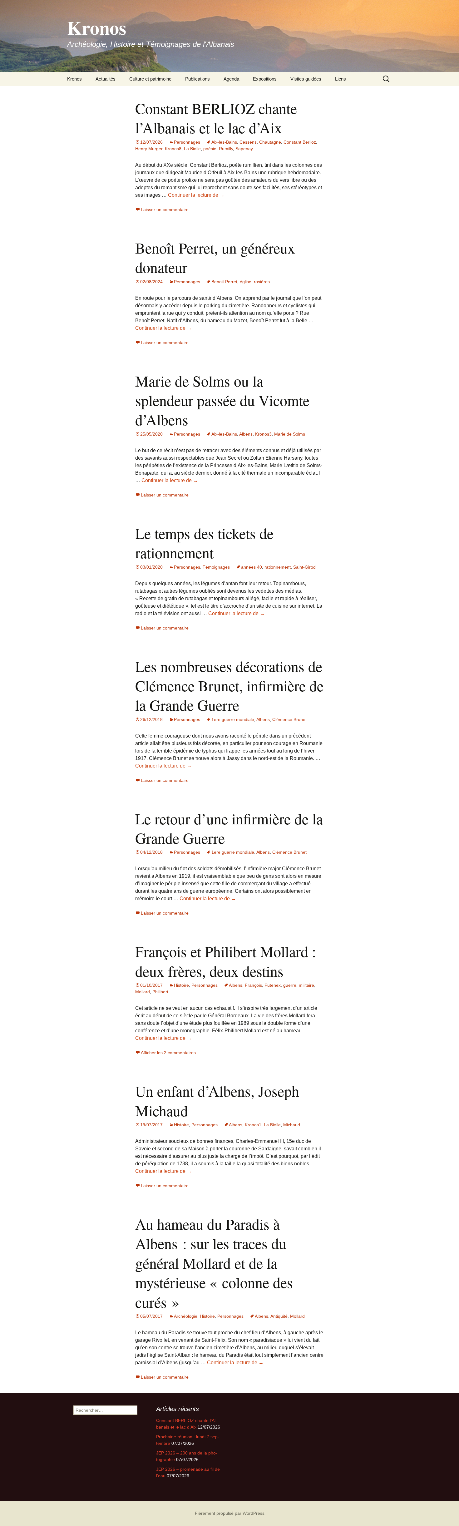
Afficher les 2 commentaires (168, 1052)
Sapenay (244, 148)
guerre (289, 985)
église (245, 281)
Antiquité (279, 1316)
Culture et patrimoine (150, 78)
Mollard (142, 991)
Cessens (248, 142)
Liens (340, 78)
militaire (306, 985)
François (253, 985)
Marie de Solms (289, 434)
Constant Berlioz (300, 142)
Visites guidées (305, 78)
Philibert (160, 991)
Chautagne (270, 142)
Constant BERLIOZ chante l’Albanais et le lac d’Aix (216, 117)
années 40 (251, 567)
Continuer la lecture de (196, 195)
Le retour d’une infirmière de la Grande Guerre (229, 828)
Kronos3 (263, 434)
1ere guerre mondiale (232, 719)
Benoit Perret (224, 281)
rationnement (277, 567)
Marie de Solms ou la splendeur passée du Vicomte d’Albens (222, 400)
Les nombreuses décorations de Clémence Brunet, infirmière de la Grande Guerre (229, 685)
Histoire (181, 985)
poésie (209, 148)
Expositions (265, 78)
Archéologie (185, 1316)
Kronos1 (253, 1124)
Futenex (272, 985)
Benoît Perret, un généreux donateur (215, 257)
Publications (197, 78)
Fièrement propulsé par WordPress (229, 1513)
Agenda (231, 78)
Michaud (291, 1124)
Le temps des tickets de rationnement (204, 542)
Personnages (187, 142)
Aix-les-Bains (224, 142)
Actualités (106, 78)
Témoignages (216, 567)
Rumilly (226, 148)
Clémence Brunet (289, 719)
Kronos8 (173, 148)
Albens (246, 434)
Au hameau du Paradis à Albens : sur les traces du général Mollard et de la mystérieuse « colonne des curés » (214, 1263)
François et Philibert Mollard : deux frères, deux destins (225, 960)
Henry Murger (148, 148)
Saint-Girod (304, 567)
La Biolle (192, 148)
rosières (262, 281)
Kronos (74, 78)
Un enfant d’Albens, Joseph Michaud (217, 1100)
